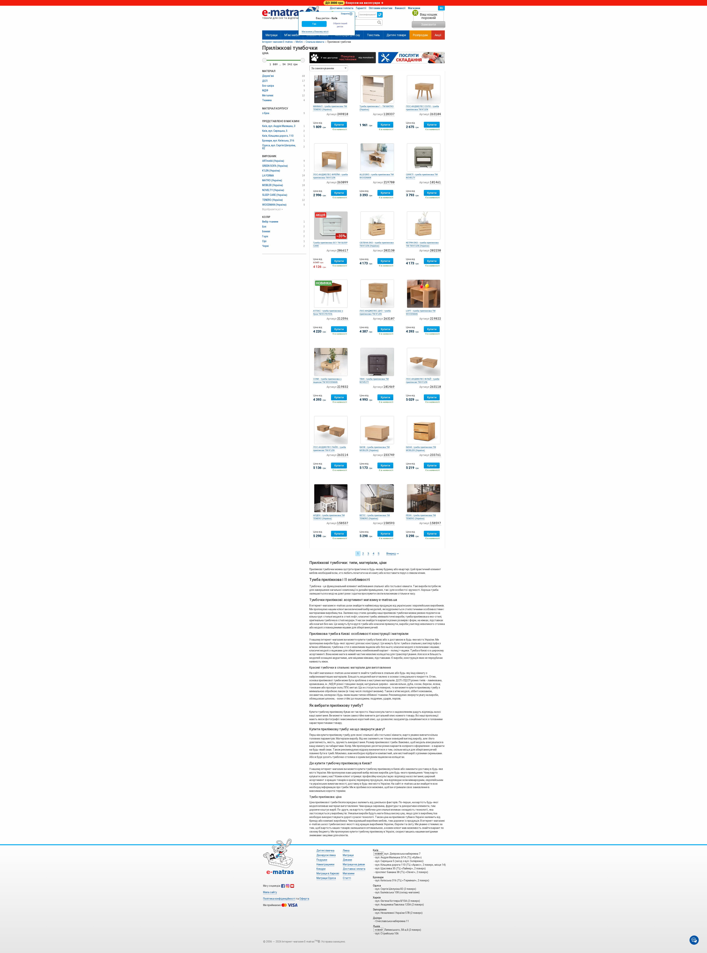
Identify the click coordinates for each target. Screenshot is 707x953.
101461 (435, 182)
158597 (435, 523)
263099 (342, 182)
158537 (342, 523)
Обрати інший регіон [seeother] (340, 25)
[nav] (290, 20)
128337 (389, 114)
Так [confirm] (314, 23)
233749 (389, 455)
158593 (389, 523)
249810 (342, 114)
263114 (342, 455)
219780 (389, 182)
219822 (435, 318)
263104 (435, 114)
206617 (342, 250)
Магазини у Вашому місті (315, 31)
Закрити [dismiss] (345, 13)
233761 (435, 455)
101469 (389, 386)
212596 (342, 318)
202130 (389, 250)
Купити (339, 124)
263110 (435, 386)
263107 (389, 318)
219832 (342, 386)
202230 (435, 250)
